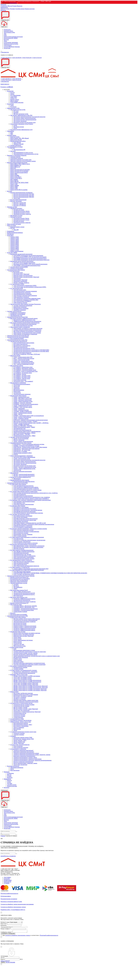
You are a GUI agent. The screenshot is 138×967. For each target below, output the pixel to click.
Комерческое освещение (20, 307)
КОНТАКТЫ (7, 881)
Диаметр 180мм (14, 242)
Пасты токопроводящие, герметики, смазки (25, 763)
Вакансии (19, 6)
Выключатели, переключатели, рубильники (25, 671)
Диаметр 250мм (14, 247)
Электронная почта (6, 927)
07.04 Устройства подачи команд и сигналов (25, 543)
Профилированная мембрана (15, 232)
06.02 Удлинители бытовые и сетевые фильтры (26, 531)
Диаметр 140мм (14, 239)
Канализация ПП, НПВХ (11, 38)
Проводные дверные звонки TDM (22, 737)
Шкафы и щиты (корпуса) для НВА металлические (27, 680)
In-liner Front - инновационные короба (23, 362)
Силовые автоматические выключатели (24, 673)
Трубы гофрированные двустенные (23, 640)
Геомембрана (10, 231)
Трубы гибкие (17, 637)
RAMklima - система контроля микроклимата (25, 404)
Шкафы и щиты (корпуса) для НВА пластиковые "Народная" (30, 689)
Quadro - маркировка (19, 408)
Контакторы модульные (19, 623)
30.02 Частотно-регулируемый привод (23, 561)
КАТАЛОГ (7, 879)
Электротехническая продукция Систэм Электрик (20, 576)
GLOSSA (16, 584)
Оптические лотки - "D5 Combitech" (23, 381)
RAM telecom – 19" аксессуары (21, 450)
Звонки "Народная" (18, 743)
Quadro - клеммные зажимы (21, 418)
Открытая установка (19, 733)
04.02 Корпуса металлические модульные (24, 508)
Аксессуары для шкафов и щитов (22, 677)
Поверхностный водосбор (11, 43)
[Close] (1, 912)
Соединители (17, 392)
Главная (3, 836)
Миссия (10, 6)
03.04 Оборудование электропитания (23, 504)
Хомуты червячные (18, 727)
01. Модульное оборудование (18, 484)
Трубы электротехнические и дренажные (21, 455)
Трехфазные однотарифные (17, 314)
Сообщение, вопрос (6, 932)
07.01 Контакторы (18, 538)
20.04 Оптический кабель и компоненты (24, 556)
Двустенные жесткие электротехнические (24, 119)
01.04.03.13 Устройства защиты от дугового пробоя (27, 490)
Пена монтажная (14, 770)
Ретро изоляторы (18, 746)
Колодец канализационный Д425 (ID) (23, 195)
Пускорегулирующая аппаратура (22, 352)
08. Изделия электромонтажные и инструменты (23, 544)
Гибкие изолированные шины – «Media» (24, 433)
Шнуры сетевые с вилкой (20, 707)
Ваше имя (4, 923)
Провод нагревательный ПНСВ (19, 172)
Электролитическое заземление (22, 394)
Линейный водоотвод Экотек (21, 211)
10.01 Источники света (19, 289)
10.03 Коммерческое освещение (22, 292)
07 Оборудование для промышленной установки (23, 670)
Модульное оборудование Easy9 (19, 590)
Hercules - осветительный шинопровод (23, 474)
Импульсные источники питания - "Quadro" (25, 421)
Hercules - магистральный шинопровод (24, 475)
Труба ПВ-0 (10, 235)
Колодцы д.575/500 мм (19, 205)
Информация (4, 7)
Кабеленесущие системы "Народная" (23, 636)
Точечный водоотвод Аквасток (21, 222)
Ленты (12, 769)
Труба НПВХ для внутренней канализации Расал (26, 265)
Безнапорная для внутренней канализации (21, 261)
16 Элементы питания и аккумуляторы (20, 720)
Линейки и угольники (19, 699)
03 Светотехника (14, 271)
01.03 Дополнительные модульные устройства (26, 488)
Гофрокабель (10, 131)
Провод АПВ (13, 188)
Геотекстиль (7, 29)
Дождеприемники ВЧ (19, 149)
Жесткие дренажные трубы (20, 114)
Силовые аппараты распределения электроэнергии (27, 330)
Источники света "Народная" (21, 274)
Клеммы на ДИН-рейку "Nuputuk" (22, 425)
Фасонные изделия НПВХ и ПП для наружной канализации (29, 257)
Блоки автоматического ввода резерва (23, 342)
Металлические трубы (19, 646)
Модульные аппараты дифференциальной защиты (24, 318)
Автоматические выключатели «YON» (24, 348)
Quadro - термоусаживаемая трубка (22, 401)
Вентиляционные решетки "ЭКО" (22, 724)
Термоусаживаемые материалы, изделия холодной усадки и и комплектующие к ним (36, 656)
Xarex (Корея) (17, 142)
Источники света (18, 272)
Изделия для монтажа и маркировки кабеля (25, 654)
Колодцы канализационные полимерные (21, 192)
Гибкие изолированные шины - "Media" (24, 427)
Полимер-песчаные (18, 209)
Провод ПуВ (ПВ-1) (15, 177)
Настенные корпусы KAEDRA (18, 614)
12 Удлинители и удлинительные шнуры (21, 703)
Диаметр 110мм (14, 237)
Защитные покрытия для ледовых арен (20, 159)
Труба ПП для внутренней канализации (24, 262)
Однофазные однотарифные (18, 312)
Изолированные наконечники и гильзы (24, 650)
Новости (3, 8)
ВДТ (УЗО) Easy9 (18, 596)
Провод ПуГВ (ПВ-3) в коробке (18, 189)
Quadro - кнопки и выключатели (22, 417)
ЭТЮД (15, 588)
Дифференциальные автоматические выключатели (27, 321)
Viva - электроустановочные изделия (23, 364)
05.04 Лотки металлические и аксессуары (24, 520)
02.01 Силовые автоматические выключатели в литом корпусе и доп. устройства (35, 493)
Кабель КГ (13, 168)
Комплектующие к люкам (17, 227)
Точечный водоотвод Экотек (21, 218)
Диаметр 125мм (14, 238)
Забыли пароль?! (5, 961)
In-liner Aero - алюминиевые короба (23, 361)
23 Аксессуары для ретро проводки (19, 744)
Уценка (12, 94)
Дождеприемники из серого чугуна (23, 152)
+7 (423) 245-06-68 (16, 57)
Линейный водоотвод (16, 208)
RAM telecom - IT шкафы (20, 451)
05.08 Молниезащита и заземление (22, 525)
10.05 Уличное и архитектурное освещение (25, 295)
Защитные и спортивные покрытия (16, 155)
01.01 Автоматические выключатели (23, 485)
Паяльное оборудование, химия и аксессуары (25, 700)
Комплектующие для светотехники (23, 275)
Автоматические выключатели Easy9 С (24, 594)
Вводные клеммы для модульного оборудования (26, 618)
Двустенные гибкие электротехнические (24, 118)
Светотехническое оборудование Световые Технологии (25, 304)
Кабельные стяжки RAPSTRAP (18, 581)
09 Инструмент (14, 691)
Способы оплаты (19, 8)
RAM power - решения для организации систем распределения (30, 420)
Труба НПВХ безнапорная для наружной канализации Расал (29, 258)
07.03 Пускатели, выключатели (21, 541)
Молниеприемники (18, 390)
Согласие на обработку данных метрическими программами (17, 904)
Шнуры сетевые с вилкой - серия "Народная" (25, 709)
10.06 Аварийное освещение (21, 297)
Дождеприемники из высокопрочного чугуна (25, 154)
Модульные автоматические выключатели (24, 324)
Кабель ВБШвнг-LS (15, 165)
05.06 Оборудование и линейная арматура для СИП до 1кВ (29, 523)
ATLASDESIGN (17, 587)
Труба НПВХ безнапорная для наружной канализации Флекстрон (31, 259)
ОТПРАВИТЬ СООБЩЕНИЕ (8, 933)
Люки (5, 41)
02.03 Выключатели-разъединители (23, 495)
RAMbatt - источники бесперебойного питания (26, 445)
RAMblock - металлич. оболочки (22, 402)
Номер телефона (6, 928)
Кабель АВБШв (14, 185)
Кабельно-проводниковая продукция (17, 162)
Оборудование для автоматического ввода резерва (27, 332)
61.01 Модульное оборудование (22, 571)
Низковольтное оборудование (18, 395)
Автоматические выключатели (18, 341)
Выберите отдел (5, 922)
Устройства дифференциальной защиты (24, 628)
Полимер (15, 112)
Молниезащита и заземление (18, 382)
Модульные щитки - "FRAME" (21, 434)
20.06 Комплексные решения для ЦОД (23, 558)
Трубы (15, 125)
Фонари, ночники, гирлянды (21, 282)
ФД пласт (16, 111)
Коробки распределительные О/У (19, 577)
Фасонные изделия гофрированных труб (21, 129)
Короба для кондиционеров (20, 438)
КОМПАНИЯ (8, 880)
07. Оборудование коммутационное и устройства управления (27, 537)
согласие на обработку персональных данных (17, 935)
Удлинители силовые (19, 716)
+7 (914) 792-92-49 (26, 57)
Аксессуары (16, 198)
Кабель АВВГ (14, 187)
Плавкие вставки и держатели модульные (24, 626)
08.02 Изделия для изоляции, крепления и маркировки (28, 547)
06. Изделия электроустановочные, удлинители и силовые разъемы (28, 528)
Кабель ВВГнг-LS (15, 166)
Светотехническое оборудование (16, 269)
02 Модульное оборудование (18, 617)
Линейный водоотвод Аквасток (22, 214)
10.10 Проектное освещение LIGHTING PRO (25, 300)
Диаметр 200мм (14, 244)
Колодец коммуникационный (18, 199)
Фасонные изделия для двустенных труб (24, 122)
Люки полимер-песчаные (14, 224)
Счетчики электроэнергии (14, 311)
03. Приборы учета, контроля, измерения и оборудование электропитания (30, 500)
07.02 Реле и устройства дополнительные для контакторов (29, 540)
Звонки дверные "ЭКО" (20, 740)
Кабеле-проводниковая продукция (13, 36)
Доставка (12, 8)
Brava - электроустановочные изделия (23, 358)
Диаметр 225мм (14, 245)
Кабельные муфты (18, 661)
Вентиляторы (17, 729)
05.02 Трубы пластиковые (20, 517)
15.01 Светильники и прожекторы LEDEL (25, 285)
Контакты (3, 10)
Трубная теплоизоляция (16, 268)
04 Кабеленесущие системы (17, 631)
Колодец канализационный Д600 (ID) (23, 197)
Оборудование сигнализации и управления (25, 334)
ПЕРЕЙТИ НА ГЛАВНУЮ (8, 856)
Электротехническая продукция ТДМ (17, 616)
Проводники (16, 391)
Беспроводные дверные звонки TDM (23, 739)
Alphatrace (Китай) (18, 144)
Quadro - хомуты (17, 414)
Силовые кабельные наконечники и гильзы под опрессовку (29, 651)
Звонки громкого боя (19, 741)
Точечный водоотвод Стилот (21, 219)
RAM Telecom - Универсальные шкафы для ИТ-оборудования (30, 447)
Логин (2, 957)
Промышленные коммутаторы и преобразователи (26, 431)
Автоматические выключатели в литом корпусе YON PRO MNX (31, 351)
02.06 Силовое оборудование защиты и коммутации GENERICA (31, 498)
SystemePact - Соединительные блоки (23, 610)
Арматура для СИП (18, 644)
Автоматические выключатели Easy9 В (24, 593)
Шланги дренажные (18, 440)
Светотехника (8, 45)
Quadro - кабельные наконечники (22, 400)
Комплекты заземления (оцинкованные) (24, 756)
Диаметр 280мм (14, 248)
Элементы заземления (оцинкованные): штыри (26, 753)
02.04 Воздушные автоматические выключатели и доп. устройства (31, 497)
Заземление (16, 388)
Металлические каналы (16, 365)
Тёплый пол (10, 234)
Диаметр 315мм (14, 249)
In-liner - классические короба (21, 360)
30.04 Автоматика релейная (21, 563)
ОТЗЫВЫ (6, 883)
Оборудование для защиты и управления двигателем (27, 328)
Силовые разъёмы (18, 669)
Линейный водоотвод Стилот (21, 212)
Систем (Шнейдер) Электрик (12, 46)
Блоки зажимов (17, 660)
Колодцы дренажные (16, 201)
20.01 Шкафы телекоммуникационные (23, 551)
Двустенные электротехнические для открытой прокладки (29, 116)
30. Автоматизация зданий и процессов (21, 560)
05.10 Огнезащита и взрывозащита (22, 527)
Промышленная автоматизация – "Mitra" (24, 435)
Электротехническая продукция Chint (17, 317)
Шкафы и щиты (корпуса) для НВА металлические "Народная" (30, 686)
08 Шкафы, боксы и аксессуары (18, 674)
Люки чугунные (11, 225)
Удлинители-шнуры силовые (21, 706)
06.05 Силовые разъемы (19, 535)
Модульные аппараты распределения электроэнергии (24, 322)
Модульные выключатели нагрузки (23, 325)
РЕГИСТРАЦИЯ (10, 962)
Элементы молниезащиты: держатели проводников (27, 759)
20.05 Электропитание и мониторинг (23, 557)
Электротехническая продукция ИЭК (17, 483)
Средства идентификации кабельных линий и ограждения (29, 664)
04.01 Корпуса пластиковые (21, 507)
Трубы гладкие (17, 638)
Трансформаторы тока (16, 315)
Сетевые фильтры (18, 717)
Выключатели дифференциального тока (24, 320)
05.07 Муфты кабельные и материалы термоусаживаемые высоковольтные (33, 524)
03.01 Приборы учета (19, 503)
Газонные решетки (15, 156)
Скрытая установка (18, 734)
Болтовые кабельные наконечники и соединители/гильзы (29, 663)
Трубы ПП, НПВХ (12, 252)
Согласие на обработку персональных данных (13, 907)
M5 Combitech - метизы (19, 374)
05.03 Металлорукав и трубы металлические (25, 518)
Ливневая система (12, 207)
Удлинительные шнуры (19, 713)
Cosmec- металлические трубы (21, 458)
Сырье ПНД (13, 96)
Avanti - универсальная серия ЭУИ (22, 357)
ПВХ (11, 134)
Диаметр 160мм (14, 241)
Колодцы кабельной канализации (22, 471)
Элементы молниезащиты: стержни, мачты (25, 757)
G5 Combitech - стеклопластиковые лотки (24, 370)
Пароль (3, 959)
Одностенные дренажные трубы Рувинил (21, 124)
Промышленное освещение (20, 308)
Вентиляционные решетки (20, 723)
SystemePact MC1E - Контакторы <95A (23, 607)
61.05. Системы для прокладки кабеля (23, 574)
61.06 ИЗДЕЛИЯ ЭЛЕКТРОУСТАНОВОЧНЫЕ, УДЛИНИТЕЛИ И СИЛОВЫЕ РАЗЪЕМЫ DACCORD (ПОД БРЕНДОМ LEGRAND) (50, 573)
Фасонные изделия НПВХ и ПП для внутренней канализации (30, 264)
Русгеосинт (13, 106)
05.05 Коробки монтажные (20, 521)
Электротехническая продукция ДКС (17, 340)
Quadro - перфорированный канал (22, 405)
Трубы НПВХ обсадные (16, 102)
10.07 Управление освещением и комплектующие (26, 298)
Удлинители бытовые (19, 714)
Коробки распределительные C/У (19, 603)
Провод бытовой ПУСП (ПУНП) (19, 171)
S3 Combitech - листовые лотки (21, 375)
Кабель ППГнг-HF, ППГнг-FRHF (19, 182)
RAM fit (15, 454)
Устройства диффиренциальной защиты (24, 598)
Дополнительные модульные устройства (24, 601)
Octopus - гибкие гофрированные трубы (24, 468)
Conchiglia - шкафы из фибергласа (22, 411)
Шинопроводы (14, 473)
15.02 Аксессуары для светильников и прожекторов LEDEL (29, 287)
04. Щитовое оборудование (17, 505)
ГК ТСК (12, 148)
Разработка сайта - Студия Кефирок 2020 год (13, 909)
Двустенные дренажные (20, 121)
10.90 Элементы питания (20, 302)
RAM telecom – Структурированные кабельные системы (28, 444)
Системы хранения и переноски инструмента (25, 701)
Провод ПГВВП (14, 175)
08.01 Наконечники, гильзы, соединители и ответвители (28, 546)
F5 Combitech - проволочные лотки (23, 367)
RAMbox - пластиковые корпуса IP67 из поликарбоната (28, 415)
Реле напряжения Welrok (17, 338)
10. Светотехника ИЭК (16, 288)
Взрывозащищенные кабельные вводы (23, 481)
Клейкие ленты (17, 658)
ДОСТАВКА (7, 877)
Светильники (17, 278)
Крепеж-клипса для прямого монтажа (23, 634)
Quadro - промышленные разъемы (22, 412)
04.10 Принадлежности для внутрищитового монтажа (28, 513)
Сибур (12, 105)
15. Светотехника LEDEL (17, 284)
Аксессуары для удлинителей (21, 710)
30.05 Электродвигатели (20, 564)
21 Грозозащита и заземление (18, 749)
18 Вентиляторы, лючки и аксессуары (20, 721)
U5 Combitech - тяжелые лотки (21, 378)
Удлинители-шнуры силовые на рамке (23, 704)
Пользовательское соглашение (9, 899)
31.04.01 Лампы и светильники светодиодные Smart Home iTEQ (30, 568)
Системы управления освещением (22, 305)
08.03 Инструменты (18, 548)
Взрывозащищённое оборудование (19, 480)
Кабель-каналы (17, 641)
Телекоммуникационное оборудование (20, 443)
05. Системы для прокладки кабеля (19, 514)
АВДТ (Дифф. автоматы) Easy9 (21, 591)
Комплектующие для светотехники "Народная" (26, 277)
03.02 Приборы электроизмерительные (24, 501)
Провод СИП (13, 184)
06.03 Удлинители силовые (20, 533)
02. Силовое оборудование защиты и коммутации (23, 491)
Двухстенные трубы (9, 32)
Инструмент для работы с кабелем (22, 696)
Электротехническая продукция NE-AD (18, 335)
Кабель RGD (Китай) (16, 139)
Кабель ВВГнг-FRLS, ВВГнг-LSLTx (20, 164)
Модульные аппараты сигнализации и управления (27, 331)
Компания (3, 4)
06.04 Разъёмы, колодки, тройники (22, 534)
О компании (4, 6)
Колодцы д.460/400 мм (19, 204)
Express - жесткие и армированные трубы (24, 467)
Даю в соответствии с (30, 935)
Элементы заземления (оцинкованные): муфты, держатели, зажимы (31, 754)
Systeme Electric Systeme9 (20, 611)
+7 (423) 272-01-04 (37, 57)
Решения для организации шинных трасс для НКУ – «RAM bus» (31, 423)
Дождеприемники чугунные (15, 146)
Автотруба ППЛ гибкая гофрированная (24, 457)
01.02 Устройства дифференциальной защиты (25, 487)
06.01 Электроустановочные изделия (23, 530)
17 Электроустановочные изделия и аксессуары (23, 731)
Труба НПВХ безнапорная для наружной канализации (28, 255)
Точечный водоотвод (16, 217)
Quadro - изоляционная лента (21, 397)
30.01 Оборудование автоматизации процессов (26, 566)
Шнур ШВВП (14, 179)
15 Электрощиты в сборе (17, 719)
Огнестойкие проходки (19, 380)
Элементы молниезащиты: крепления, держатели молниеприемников (32, 760)
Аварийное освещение (19, 310)
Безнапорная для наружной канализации (21, 254)
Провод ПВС (13, 174)
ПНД (11, 132)
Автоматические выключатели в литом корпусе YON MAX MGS (31, 350)
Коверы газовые (14, 99)
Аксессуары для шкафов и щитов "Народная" (25, 683)
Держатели (16, 387)
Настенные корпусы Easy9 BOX (19, 580)
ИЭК (5, 35)
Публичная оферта (6, 896)
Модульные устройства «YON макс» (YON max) (26, 354)
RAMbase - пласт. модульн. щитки (22, 407)
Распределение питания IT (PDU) (22, 453)
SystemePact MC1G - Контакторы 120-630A (25, 606)
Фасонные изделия (18, 126)
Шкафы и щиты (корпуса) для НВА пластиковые (26, 676)
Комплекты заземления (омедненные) (23, 751)
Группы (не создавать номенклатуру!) (20, 477)
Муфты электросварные (16, 251)
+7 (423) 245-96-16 (6, 57)
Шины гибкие (14, 101)
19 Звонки (13, 736)
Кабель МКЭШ (14, 181)
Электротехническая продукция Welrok (18, 337)
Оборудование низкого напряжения (20, 327)
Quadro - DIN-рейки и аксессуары (22, 398)
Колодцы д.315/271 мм (19, 202)
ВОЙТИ (3, 962)
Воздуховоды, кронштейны (20, 726)
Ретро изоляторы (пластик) (20, 747)
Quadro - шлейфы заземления (21, 424)
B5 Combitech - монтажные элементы (23, 368)
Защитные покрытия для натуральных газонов (23, 161)
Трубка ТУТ (13, 98)
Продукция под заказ (16, 604)
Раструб (12, 92)
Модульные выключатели (20, 347)
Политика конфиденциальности (9, 893)
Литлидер (13, 151)
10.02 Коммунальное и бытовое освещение (25, 291)
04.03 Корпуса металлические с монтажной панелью (27, 510)
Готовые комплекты (15, 145)
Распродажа (7, 48)
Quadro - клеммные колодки (21, 410)
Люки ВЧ (16, 229)
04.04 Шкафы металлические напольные (24, 511)
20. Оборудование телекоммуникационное (21, 550)
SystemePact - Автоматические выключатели (25, 608)
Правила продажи (30, 8)
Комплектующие (14, 136)
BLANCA (16, 586)
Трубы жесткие (17, 643)
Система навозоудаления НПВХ (19, 267)
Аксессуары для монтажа (20, 764)
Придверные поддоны (16, 215)
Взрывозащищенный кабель (18, 141)
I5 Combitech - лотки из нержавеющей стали (25, 371)
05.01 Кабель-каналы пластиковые (22, 515)
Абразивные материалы (16, 767)
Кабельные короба (15, 355)
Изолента (12, 613)
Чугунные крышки (15, 95)
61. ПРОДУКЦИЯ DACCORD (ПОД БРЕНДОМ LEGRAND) (27, 570)
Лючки (15, 730)
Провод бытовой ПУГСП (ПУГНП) (20, 169)
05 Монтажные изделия (16, 647)
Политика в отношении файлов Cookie (11, 901)
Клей (14, 648)
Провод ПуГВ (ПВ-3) (16, 178)
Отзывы (14, 6)
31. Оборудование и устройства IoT (20, 567)
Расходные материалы (13, 766)
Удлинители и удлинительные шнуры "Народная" (27, 711)
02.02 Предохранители (19, 494)
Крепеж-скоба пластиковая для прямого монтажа (26, 633)
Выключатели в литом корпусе (21, 345)
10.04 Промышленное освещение (22, 294)
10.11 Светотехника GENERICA (22, 301)
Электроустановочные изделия (18, 583)
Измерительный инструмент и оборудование (25, 694)
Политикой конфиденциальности (49, 935)
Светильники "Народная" (20, 279)
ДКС (5, 33)
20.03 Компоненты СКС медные (22, 554)
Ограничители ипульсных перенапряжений (25, 620)
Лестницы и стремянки (19, 697)
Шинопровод (17, 478)
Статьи (8, 8)
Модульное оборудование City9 (18, 597)
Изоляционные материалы (20, 657)
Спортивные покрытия (16, 158)
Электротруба (17, 470)
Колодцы (6, 39)
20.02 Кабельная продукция (21, 553)
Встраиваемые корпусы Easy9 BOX (20, 578)
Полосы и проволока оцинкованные (23, 761)
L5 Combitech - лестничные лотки (22, 372)
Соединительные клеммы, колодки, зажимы (25, 653)
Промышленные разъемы (20, 667)
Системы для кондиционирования (19, 437)
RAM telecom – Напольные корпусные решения (26, 448)
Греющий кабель (8, 31)
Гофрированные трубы (13, 108)
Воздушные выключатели (20, 344)
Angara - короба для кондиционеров (23, 441)
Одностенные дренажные (11, 42)
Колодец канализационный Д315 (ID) (23, 194)
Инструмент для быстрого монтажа (23, 693)
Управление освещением (20, 281)
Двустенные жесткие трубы (17, 109)
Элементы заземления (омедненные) (23, 750)
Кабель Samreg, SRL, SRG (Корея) (19, 138)
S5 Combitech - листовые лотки (21, 377)
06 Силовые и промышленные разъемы (21, 666)
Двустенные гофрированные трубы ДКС (21, 115)
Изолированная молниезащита (21, 384)
